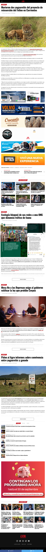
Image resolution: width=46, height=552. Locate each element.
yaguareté (30, 167)
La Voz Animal (29, 544)
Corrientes (17, 167)
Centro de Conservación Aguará (29, 54)
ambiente (12, 167)
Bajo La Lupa (24, 544)
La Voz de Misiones (15, 269)
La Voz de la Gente (17, 544)
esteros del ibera (23, 167)
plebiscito (18, 334)
